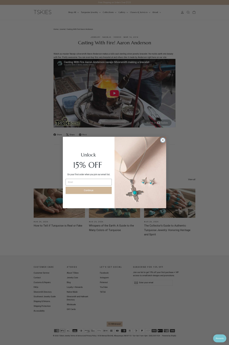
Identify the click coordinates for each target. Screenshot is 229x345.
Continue (88, 190)
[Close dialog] (162, 140)
